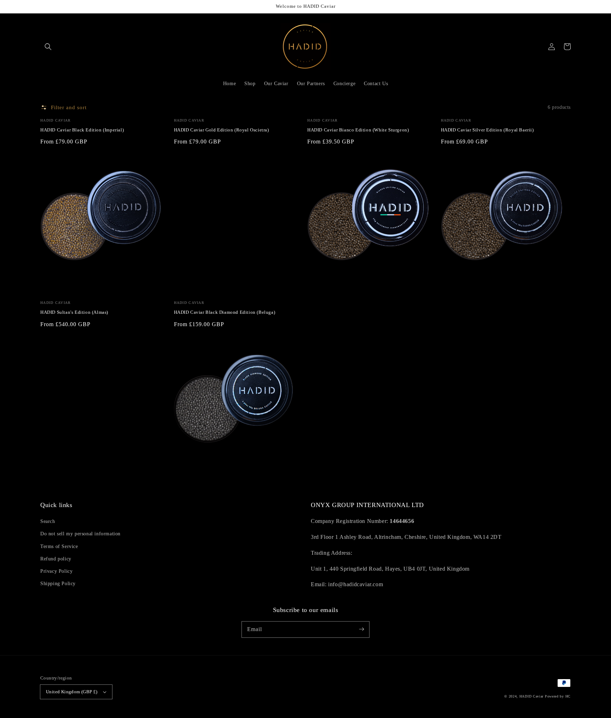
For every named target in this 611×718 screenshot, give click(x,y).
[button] (48, 46)
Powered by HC (558, 696)
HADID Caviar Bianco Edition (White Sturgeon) (358, 130)
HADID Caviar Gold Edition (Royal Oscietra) (221, 130)
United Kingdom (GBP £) (72, 691)
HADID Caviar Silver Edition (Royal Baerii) (487, 130)
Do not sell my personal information (80, 533)
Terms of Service (59, 546)
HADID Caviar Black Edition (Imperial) (82, 130)
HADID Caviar (531, 696)
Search (47, 521)
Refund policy (55, 558)
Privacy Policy (56, 571)
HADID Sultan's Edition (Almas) (74, 312)
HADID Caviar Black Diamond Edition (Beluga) (224, 312)
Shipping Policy (58, 583)
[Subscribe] (361, 629)
